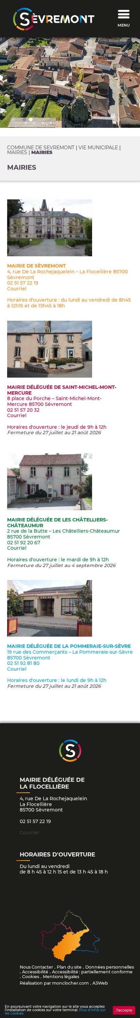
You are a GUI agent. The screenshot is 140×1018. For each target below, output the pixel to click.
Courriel (17, 288)
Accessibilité (35, 971)
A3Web (100, 983)
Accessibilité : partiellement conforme (92, 971)
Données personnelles (109, 967)
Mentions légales (61, 976)
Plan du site (69, 967)
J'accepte (124, 1010)
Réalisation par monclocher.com (54, 983)
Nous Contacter (36, 967)
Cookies (30, 976)
